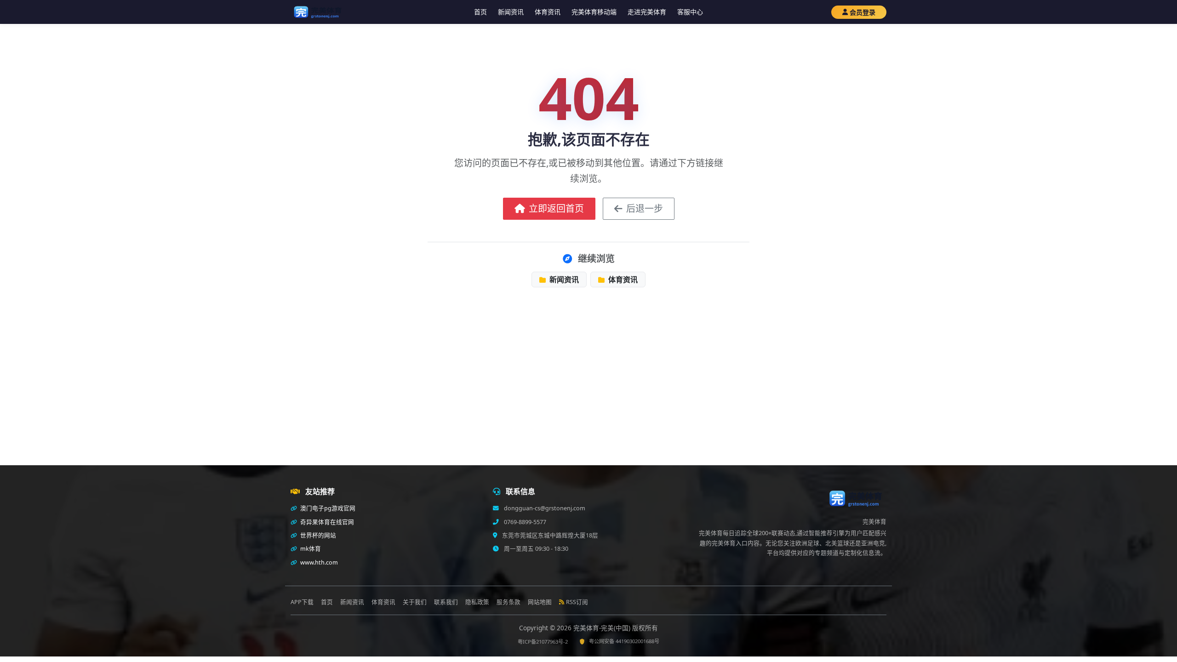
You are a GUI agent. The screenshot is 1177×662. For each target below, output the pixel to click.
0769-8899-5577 (524, 522)
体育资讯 (547, 11)
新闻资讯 (511, 11)
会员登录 (862, 12)
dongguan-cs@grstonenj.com (544, 508)
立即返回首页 (556, 208)
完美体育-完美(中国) (602, 627)
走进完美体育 (647, 11)
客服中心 (690, 11)
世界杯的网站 (317, 535)
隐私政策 (477, 602)
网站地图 (540, 602)
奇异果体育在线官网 (326, 522)
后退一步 (644, 208)
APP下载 (302, 602)
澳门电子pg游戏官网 (327, 508)
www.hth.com (318, 562)
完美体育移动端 (594, 11)
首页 (480, 11)
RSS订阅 (577, 602)
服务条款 (508, 602)
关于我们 (415, 602)
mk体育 (310, 549)
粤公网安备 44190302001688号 (624, 641)
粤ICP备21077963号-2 (543, 641)
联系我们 (446, 602)
